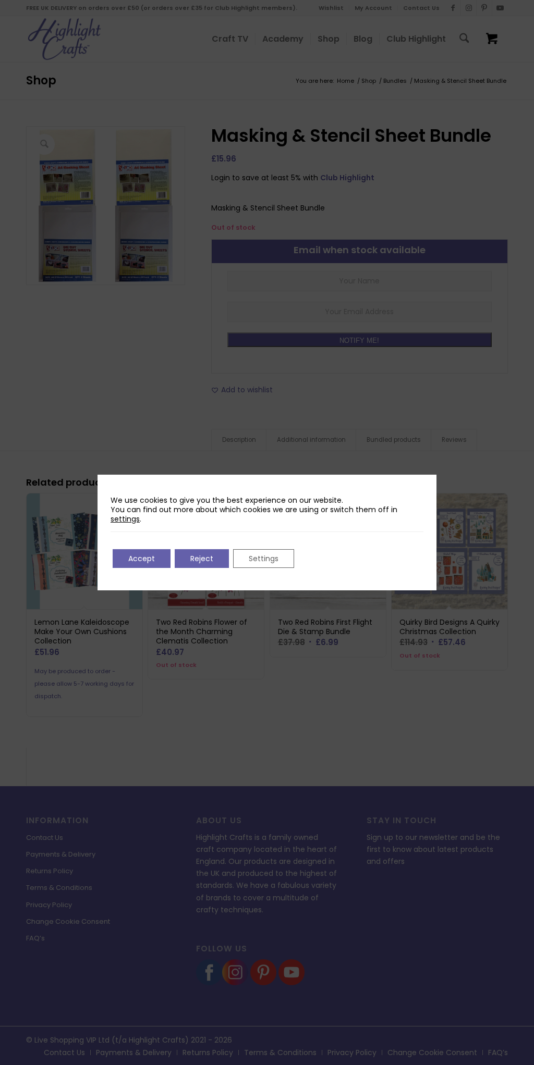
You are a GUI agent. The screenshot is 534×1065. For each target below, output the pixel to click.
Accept (141, 558)
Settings (263, 558)
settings (125, 519)
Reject (201, 558)
